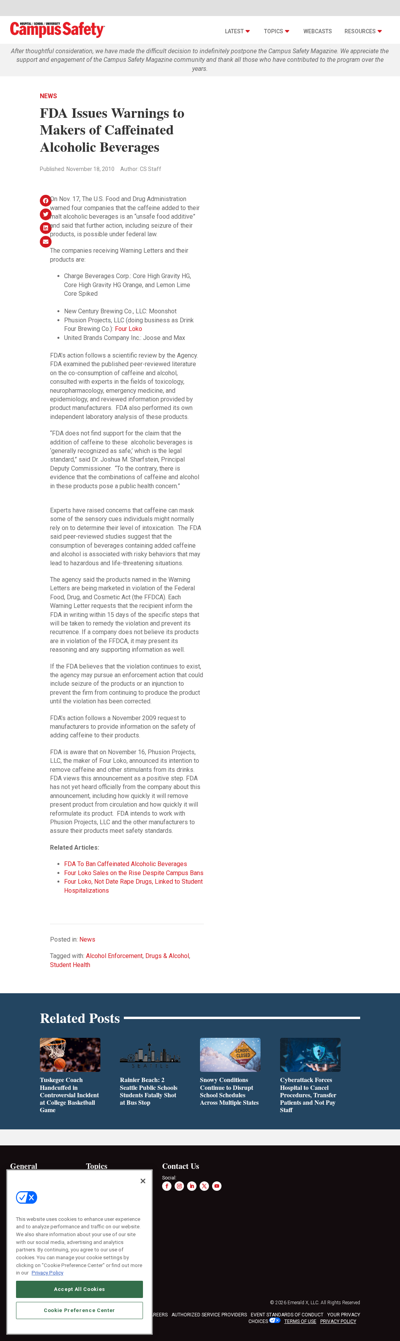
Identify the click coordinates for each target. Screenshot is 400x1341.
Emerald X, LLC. (304, 1302)
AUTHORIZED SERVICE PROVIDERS (209, 1315)
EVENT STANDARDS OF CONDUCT (287, 1315)
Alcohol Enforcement (114, 956)
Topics (273, 31)
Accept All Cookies (79, 1289)
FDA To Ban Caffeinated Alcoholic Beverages (125, 864)
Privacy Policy (47, 1273)
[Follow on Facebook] (166, 1186)
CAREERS (157, 1315)
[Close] (143, 1181)
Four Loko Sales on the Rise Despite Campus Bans (134, 873)
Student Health (70, 965)
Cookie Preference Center (79, 1310)
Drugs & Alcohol (167, 956)
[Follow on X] (204, 1186)
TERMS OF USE (300, 1321)
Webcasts (318, 31)
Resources (360, 31)
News (48, 96)
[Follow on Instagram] (179, 1186)
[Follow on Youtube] (216, 1186)
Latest (234, 31)
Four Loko (128, 329)
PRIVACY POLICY (338, 1321)
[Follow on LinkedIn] (191, 1186)
